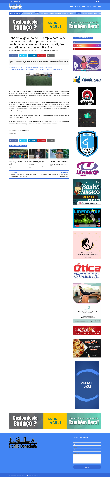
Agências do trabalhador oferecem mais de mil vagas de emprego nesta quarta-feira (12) (36, 69)
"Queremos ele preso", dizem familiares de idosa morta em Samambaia (31, 67)
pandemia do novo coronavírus (56, 102)
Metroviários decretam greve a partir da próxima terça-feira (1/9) (39, 13)
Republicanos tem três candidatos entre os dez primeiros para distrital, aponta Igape (86, 13)
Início (71, 6)
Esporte (89, 6)
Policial (94, 6)
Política (99, 6)
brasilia (61, 13)
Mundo (83, 6)
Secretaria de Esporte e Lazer (50, 50)
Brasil (78, 6)
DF (75, 6)
